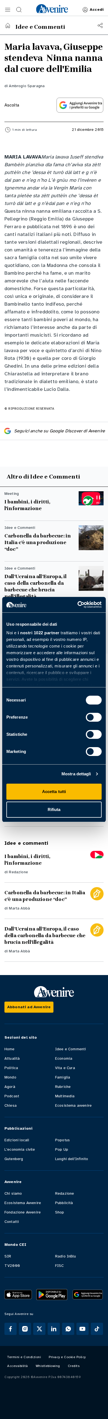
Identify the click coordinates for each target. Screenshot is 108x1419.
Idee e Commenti (70, 1049)
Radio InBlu (65, 1256)
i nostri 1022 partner (39, 632)
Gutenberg (13, 1158)
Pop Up (61, 1149)
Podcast (11, 1096)
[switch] (94, 717)
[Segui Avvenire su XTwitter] (39, 1329)
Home (9, 1049)
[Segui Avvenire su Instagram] (25, 1329)
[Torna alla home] (7, 25)
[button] (7, 9)
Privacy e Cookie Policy (67, 1357)
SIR (7, 1256)
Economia (63, 1058)
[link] (52, 8)
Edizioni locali (16, 1140)
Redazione (18, 872)
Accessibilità (17, 1366)
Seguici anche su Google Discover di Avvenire (59, 431)
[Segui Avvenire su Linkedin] (54, 1329)
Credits (74, 1366)
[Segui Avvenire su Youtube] (82, 1329)
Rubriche (63, 1086)
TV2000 (12, 1265)
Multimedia (65, 1096)
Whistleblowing (48, 1366)
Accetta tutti (54, 791)
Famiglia (62, 1077)
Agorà (9, 1086)
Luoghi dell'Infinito (71, 1158)
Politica (11, 1067)
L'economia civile (19, 1149)
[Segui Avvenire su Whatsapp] (68, 1329)
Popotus (62, 1140)
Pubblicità (64, 1202)
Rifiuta (54, 809)
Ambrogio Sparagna (27, 86)
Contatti (11, 1221)
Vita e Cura (65, 1067)
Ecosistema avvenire (73, 1105)
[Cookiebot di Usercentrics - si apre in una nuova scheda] (78, 604)
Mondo (10, 1077)
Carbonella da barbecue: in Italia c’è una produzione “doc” (37, 542)
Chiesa (10, 1105)
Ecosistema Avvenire (22, 1202)
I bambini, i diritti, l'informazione (27, 505)
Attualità (12, 1058)
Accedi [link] (97, 9)
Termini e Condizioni (24, 1357)
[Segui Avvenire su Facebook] (10, 1329)
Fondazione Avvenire (22, 1212)
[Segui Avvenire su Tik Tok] (97, 1329)
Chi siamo (13, 1193)
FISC (59, 1265)
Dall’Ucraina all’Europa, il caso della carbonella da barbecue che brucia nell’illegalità (35, 586)
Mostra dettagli (76, 773)
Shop (59, 1212)
